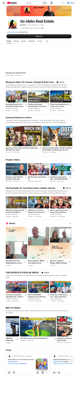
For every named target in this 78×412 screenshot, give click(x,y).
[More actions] (26, 105)
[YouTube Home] (12, 3)
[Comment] (43, 373)
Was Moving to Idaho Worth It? (16, 73)
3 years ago (28, 356)
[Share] (38, 373)
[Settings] (62, 3)
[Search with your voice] (51, 3)
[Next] (72, 97)
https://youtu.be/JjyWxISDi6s (17, 363)
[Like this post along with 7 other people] (9, 372)
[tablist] (39, 41)
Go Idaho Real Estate (12, 108)
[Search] (44, 3)
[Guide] (3, 3)
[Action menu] (47, 373)
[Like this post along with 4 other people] (54, 372)
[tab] (8, 41)
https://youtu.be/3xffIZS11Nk (62, 363)
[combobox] (34, 3)
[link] (28, 365)
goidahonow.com (13, 32)
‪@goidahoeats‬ (13, 361)
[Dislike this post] (14, 372)
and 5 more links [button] (23, 32)
